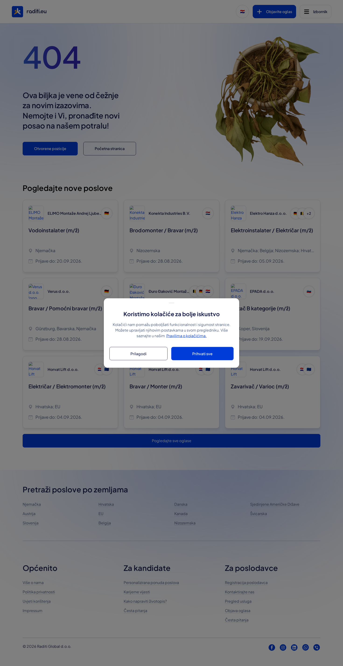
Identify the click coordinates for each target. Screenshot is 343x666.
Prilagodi (138, 353)
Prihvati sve (202, 353)
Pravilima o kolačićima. (186, 335)
